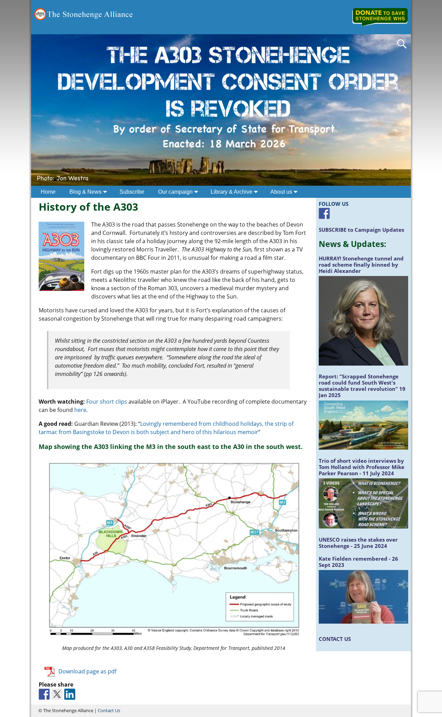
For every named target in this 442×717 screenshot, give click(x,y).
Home (48, 192)
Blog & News (85, 192)
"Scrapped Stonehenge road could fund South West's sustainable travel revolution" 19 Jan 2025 (362, 385)
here (79, 410)
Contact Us (109, 710)
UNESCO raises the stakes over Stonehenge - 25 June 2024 (358, 542)
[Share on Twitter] (57, 694)
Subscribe (131, 192)
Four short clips (106, 401)
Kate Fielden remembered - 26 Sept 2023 (358, 561)
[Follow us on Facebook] (324, 213)
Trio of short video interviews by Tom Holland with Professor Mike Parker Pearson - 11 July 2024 (361, 467)
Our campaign (175, 192)
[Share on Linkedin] (69, 694)
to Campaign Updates (361, 229)
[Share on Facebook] (44, 694)
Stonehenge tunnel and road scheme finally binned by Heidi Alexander (361, 264)
